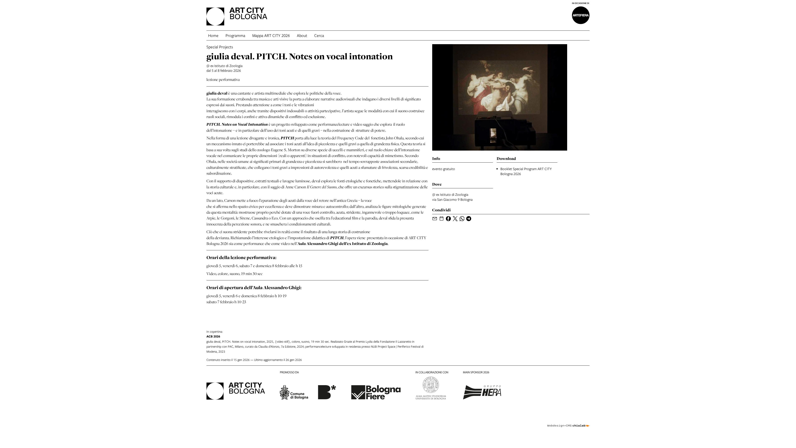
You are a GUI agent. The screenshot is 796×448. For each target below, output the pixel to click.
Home (213, 35)
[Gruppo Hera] (482, 386)
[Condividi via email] (434, 218)
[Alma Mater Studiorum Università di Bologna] (432, 386)
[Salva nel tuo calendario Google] (441, 218)
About (302, 35)
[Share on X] (455, 218)
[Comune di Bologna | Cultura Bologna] (308, 386)
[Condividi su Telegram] (468, 218)
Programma (235, 35)
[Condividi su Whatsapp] (462, 218)
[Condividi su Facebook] (448, 218)
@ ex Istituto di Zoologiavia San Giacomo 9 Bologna (452, 197)
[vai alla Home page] (236, 17)
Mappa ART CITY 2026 (271, 35)
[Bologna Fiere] (375, 386)
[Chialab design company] (568, 422)
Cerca (319, 35)
